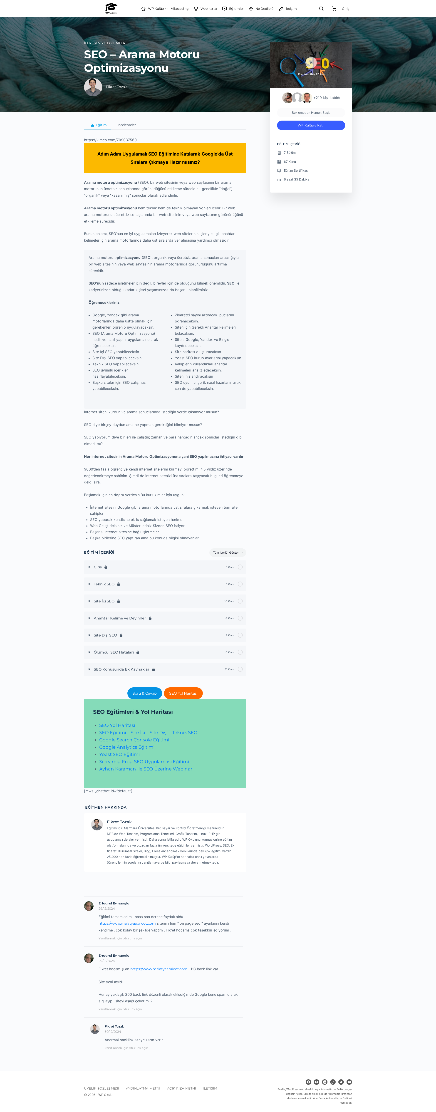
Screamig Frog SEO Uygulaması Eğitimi (144, 761)
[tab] (97, 125)
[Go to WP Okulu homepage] (111, 8)
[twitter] (341, 1082)
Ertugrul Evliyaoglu (114, 903)
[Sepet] (334, 8)
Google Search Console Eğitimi (134, 740)
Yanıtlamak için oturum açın (120, 938)
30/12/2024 (113, 1032)
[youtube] (349, 1082)
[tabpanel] (165, 462)
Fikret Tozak (119, 822)
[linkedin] (324, 1082)
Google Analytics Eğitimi (126, 747)
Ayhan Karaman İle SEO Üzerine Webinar (145, 769)
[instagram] (316, 1082)
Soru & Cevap (145, 693)
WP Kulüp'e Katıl (311, 125)
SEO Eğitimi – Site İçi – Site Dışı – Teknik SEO (148, 732)
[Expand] (89, 567)
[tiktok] (333, 1082)
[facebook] (308, 1082)
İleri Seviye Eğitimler (104, 43)
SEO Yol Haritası (183, 693)
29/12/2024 (107, 908)
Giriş (345, 9)
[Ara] (321, 8)
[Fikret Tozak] (97, 824)
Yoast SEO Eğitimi (119, 754)
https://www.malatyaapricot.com (127, 923)
